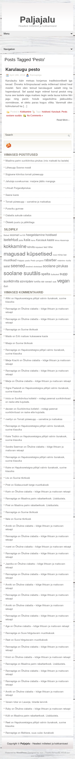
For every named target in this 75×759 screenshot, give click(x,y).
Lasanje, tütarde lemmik (35, 702)
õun (6, 286)
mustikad (10, 260)
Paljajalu (37, 19)
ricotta (68, 260)
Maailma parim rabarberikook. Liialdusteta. (43, 498)
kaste (50, 240)
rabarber (50, 259)
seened (18, 265)
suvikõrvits (11, 281)
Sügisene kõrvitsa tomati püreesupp (24, 174)
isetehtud (11, 239)
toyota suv (39, 755)
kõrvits (31, 247)
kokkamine (15, 245)
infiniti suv (65, 752)
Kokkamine (25, 111)
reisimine (61, 260)
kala (27, 239)
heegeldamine (35, 234)
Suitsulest (55, 274)
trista (8, 398)
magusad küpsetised (28, 253)
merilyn (9, 419)
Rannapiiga (11, 308)
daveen (9, 408)
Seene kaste (12, 195)
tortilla (37, 281)
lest (46, 247)
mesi (55, 254)
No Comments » (35, 115)
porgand (40, 260)
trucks (57, 752)
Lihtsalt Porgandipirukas (18, 188)
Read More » (63, 119)
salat (7, 266)
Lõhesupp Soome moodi (18, 167)
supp (64, 273)
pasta (27, 260)
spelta (45, 273)
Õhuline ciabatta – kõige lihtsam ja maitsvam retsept (43, 381)
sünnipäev (26, 281)
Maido (8, 336)
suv (41, 752)
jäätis (21, 240)
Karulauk (56, 111)
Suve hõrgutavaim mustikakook (37, 633)
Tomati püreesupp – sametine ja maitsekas (28, 201)
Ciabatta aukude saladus (18, 215)
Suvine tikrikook (29, 329)
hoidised (46, 111)
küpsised (39, 247)
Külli (7, 715)
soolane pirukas (55, 265)
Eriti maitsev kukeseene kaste (32, 336)
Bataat (6, 235)
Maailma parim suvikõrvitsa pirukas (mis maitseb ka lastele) (37, 160)
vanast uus (50, 281)
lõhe (50, 247)
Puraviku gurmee (14, 208)
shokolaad (37, 266)
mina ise (62, 254)
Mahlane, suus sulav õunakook (37, 732)
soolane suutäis (14, 115)
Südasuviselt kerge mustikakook (31, 484)
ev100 (22, 235)
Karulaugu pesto (22, 69)
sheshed (29, 266)
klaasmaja (64, 240)
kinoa (57, 240)
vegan (63, 280)
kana (33, 240)
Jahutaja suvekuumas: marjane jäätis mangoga (30, 181)
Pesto (64, 111)
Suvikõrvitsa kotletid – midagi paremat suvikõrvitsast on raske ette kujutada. (31, 410)
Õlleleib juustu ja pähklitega (19, 222)
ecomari (14, 235)
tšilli (42, 281)
